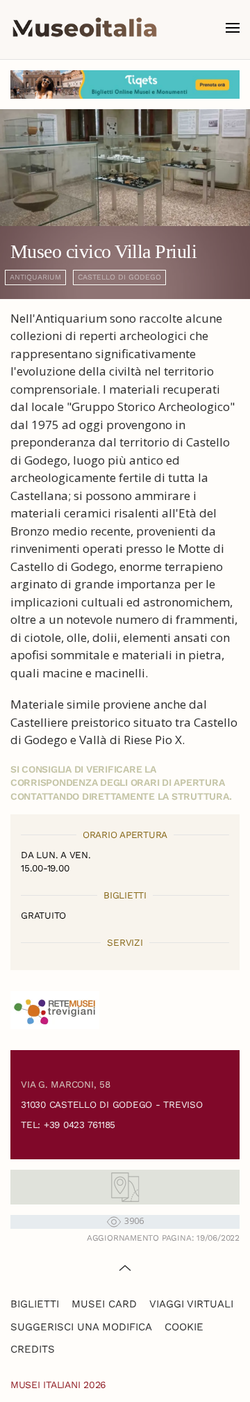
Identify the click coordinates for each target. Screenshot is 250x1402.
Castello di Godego (119, 277)
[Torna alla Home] (84, 28)
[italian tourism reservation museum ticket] (125, 84)
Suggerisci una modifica (81, 1327)
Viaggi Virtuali (191, 1304)
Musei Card (104, 1304)
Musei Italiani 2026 (58, 1384)
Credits (32, 1349)
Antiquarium (35, 277)
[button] (233, 28)
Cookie (184, 1327)
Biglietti (34, 1304)
